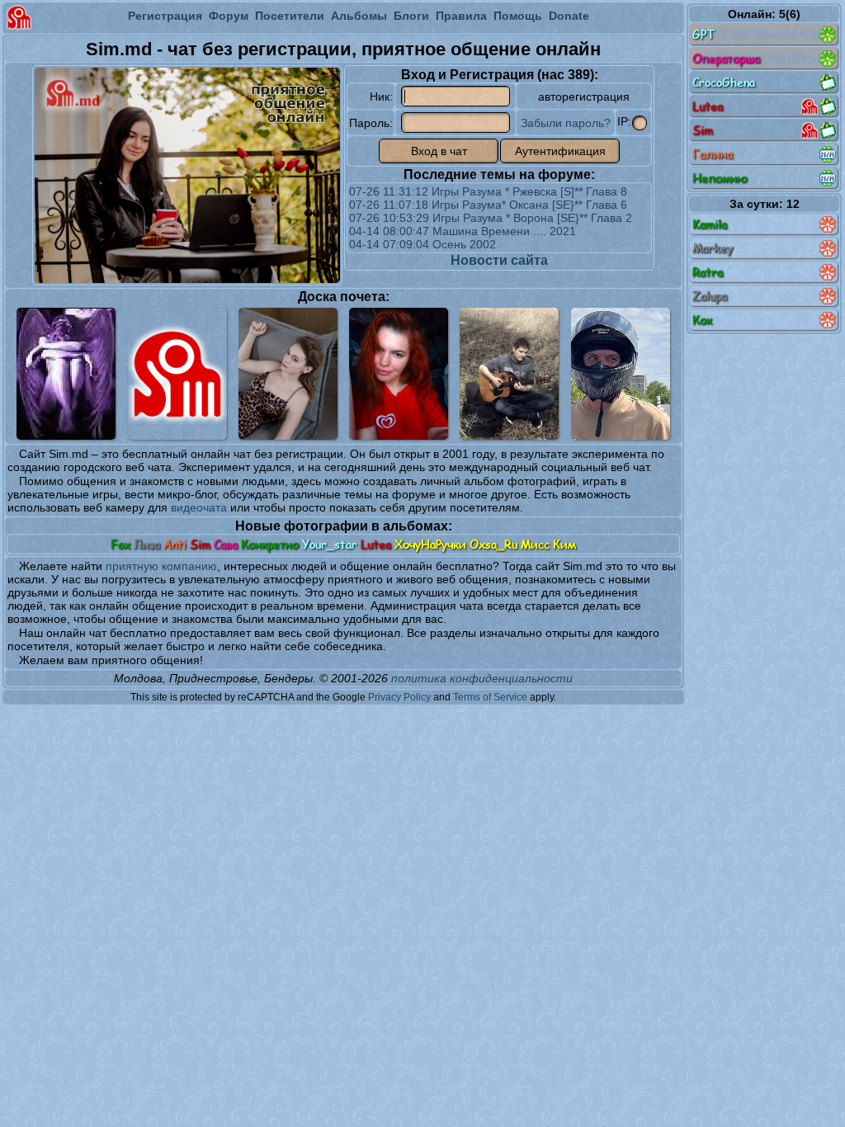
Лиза (147, 544)
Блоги (411, 15)
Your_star (329, 544)
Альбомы (359, 15)
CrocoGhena (723, 82)
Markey (712, 248)
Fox (120, 544)
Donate (569, 15)
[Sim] (177, 374)
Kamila (709, 224)
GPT (703, 34)
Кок (702, 320)
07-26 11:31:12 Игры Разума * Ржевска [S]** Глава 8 (488, 191)
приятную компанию (161, 566)
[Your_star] (398, 374)
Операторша (726, 58)
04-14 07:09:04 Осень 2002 (422, 244)
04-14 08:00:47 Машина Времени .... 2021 (462, 231)
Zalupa (709, 296)
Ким (564, 544)
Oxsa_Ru (493, 544)
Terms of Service (490, 697)
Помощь (517, 15)
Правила (461, 15)
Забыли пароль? (566, 123)
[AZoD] (620, 374)
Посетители (289, 15)
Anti (174, 544)
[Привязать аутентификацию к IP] (639, 123)
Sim (200, 544)
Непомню (720, 178)
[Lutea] (288, 374)
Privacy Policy (399, 697)
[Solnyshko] (66, 374)
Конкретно (270, 544)
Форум (228, 15)
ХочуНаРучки (430, 544)
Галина (712, 154)
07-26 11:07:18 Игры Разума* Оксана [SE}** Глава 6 (488, 204)
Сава (226, 544)
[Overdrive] (509, 374)
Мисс (535, 544)
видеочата (199, 507)
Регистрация (165, 15)
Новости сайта (499, 260)
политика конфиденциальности (482, 678)
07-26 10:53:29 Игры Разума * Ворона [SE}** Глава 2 (490, 217)
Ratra (707, 272)
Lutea (376, 544)
